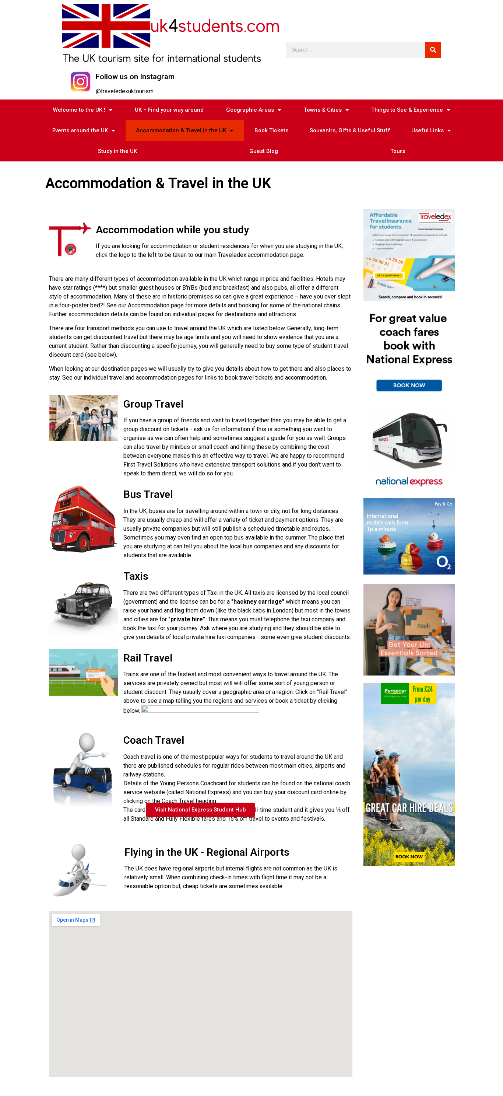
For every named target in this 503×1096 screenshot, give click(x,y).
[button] (200, 810)
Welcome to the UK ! (79, 110)
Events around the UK (80, 130)
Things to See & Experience (407, 110)
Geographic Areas (250, 110)
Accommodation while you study (172, 230)
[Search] (433, 50)
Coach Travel (153, 740)
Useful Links (427, 130)
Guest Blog (263, 151)
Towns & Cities (323, 110)
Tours (397, 151)
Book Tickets (271, 130)
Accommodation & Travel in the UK (181, 130)
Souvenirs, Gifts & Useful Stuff (350, 130)
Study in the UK (117, 151)
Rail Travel (147, 658)
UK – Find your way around (169, 110)
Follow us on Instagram (135, 76)
